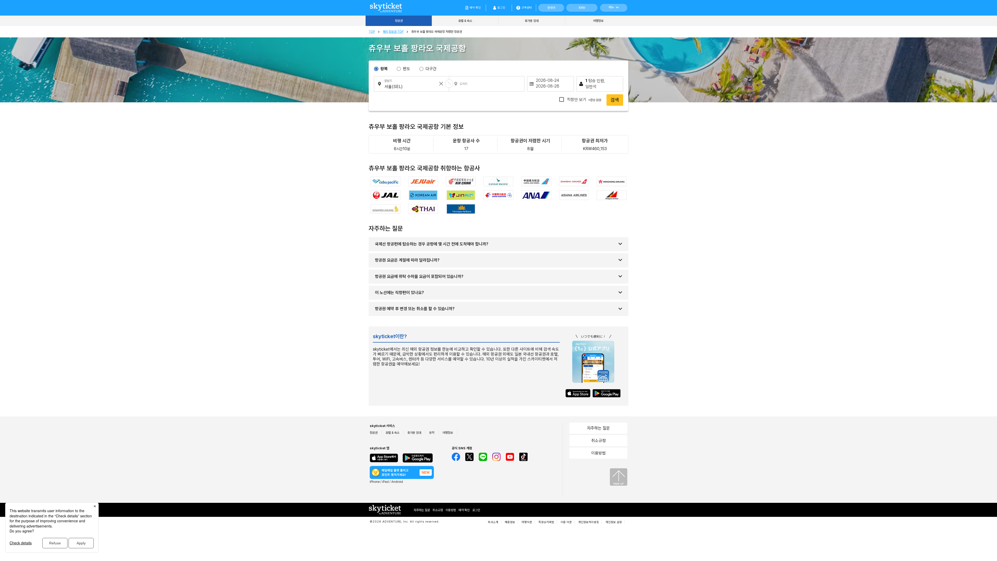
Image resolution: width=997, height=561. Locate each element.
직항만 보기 (583, 99)
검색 (615, 100)
